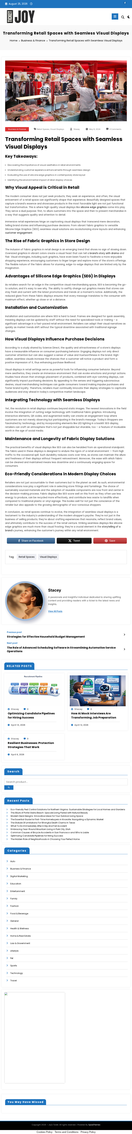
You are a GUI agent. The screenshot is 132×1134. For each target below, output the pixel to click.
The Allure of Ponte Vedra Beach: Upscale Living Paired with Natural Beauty (49, 812)
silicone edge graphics (94, 207)
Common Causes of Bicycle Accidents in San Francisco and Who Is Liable (50, 832)
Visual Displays (57, 129)
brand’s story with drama (104, 253)
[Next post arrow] (124, 649)
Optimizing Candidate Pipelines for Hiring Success (31, 715)
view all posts (55, 611)
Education (15, 883)
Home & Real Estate (20, 935)
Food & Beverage (19, 913)
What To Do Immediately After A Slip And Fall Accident (39, 825)
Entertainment (17, 891)
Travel (13, 980)
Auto (12, 861)
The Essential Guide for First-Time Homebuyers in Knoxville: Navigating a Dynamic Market (57, 819)
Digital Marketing (19, 876)
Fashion (14, 906)
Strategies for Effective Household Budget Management (46, 636)
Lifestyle (14, 950)
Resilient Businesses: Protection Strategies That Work (31, 745)
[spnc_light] (128, 17)
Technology (16, 973)
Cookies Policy (44, 1132)
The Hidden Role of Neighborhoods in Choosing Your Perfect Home (45, 839)
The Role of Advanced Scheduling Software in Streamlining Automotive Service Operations (61, 649)
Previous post (14, 632)
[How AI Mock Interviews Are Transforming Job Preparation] (98, 690)
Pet (11, 958)
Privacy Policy (88, 1132)
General (14, 920)
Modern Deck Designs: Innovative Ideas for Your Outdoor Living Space (47, 816)
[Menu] (115, 16)
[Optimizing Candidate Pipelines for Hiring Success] (34, 690)
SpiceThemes (94, 1125)
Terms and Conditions (66, 1132)
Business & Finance (17, 129)
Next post (12, 643)
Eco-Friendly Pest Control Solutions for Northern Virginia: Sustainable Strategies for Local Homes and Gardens (68, 809)
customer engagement (18, 232)
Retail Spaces (43, 129)
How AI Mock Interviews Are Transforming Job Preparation (93, 715)
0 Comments (115, 129)
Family (13, 898)
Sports (13, 965)
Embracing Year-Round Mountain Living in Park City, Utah (40, 829)
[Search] (123, 17)
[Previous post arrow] (124, 635)
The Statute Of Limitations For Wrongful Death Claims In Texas (43, 822)
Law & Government (20, 943)
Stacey (77, 129)
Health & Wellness (19, 928)
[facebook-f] (124, 2)
